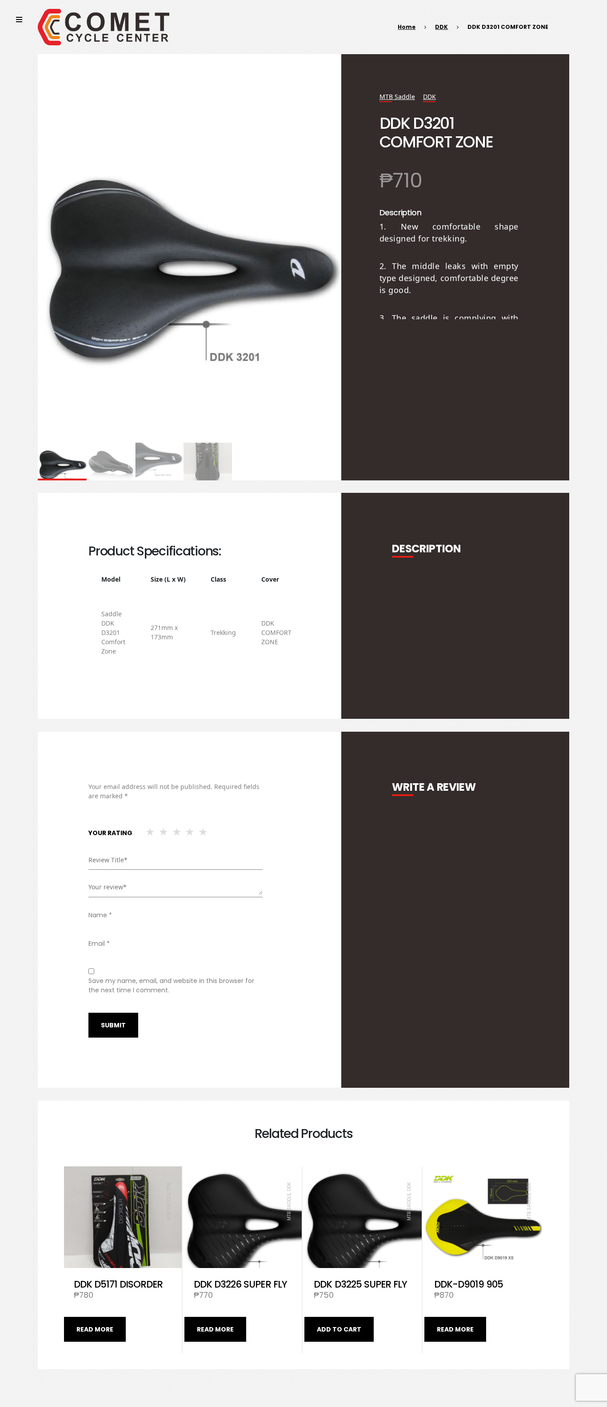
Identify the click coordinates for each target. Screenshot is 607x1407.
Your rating (110, 832)
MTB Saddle (397, 96)
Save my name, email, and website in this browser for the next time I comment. (171, 985)
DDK (441, 27)
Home (406, 27)
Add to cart (339, 1329)
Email (99, 943)
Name (100, 915)
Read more (94, 1329)
